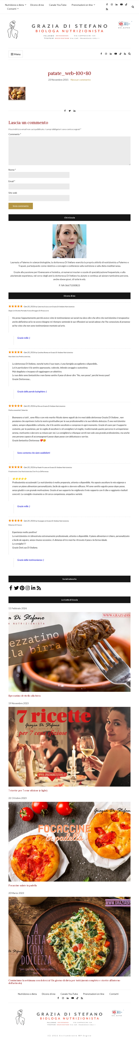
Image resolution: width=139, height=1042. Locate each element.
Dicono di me (37, 4)
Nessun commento (81, 79)
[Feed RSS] (38, 588)
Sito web (12, 192)
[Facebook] (10, 588)
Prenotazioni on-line (82, 4)
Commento (14, 134)
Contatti (11, 8)
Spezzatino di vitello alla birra (24, 695)
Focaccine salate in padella (22, 885)
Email (11, 181)
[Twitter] (16, 588)
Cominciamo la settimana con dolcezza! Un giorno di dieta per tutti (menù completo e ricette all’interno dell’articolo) (64, 982)
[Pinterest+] (22, 588)
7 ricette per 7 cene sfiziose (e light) (27, 790)
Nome (12, 169)
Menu (17, 54)
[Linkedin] (33, 588)
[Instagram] (27, 588)
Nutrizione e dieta (14, 4)
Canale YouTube (57, 4)
